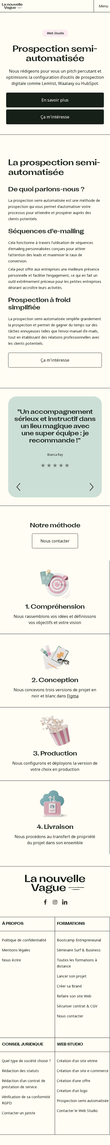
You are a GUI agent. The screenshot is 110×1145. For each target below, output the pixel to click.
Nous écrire (11, 960)
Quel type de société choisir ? (26, 1060)
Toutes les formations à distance (77, 963)
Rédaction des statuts (20, 1070)
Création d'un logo (72, 1090)
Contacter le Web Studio (77, 1110)
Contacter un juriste (18, 1112)
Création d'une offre (73, 1080)
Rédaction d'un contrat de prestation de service (23, 1083)
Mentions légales (16, 950)
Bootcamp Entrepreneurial (79, 940)
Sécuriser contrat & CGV (77, 1006)
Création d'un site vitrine (77, 1060)
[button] (102, 6)
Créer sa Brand (69, 986)
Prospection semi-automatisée (83, 1100)
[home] (12, 6)
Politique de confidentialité (24, 940)
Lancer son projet (71, 976)
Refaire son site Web (74, 996)
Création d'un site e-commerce (82, 1070)
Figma (73, 696)
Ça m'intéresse (55, 117)
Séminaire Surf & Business (79, 950)
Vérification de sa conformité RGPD (26, 1099)
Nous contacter (55, 541)
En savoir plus (55, 100)
